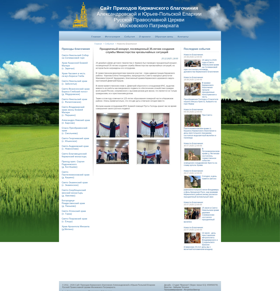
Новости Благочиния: (193, 55)
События (109, 44)
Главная (98, 44)
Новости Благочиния (127, 44)
